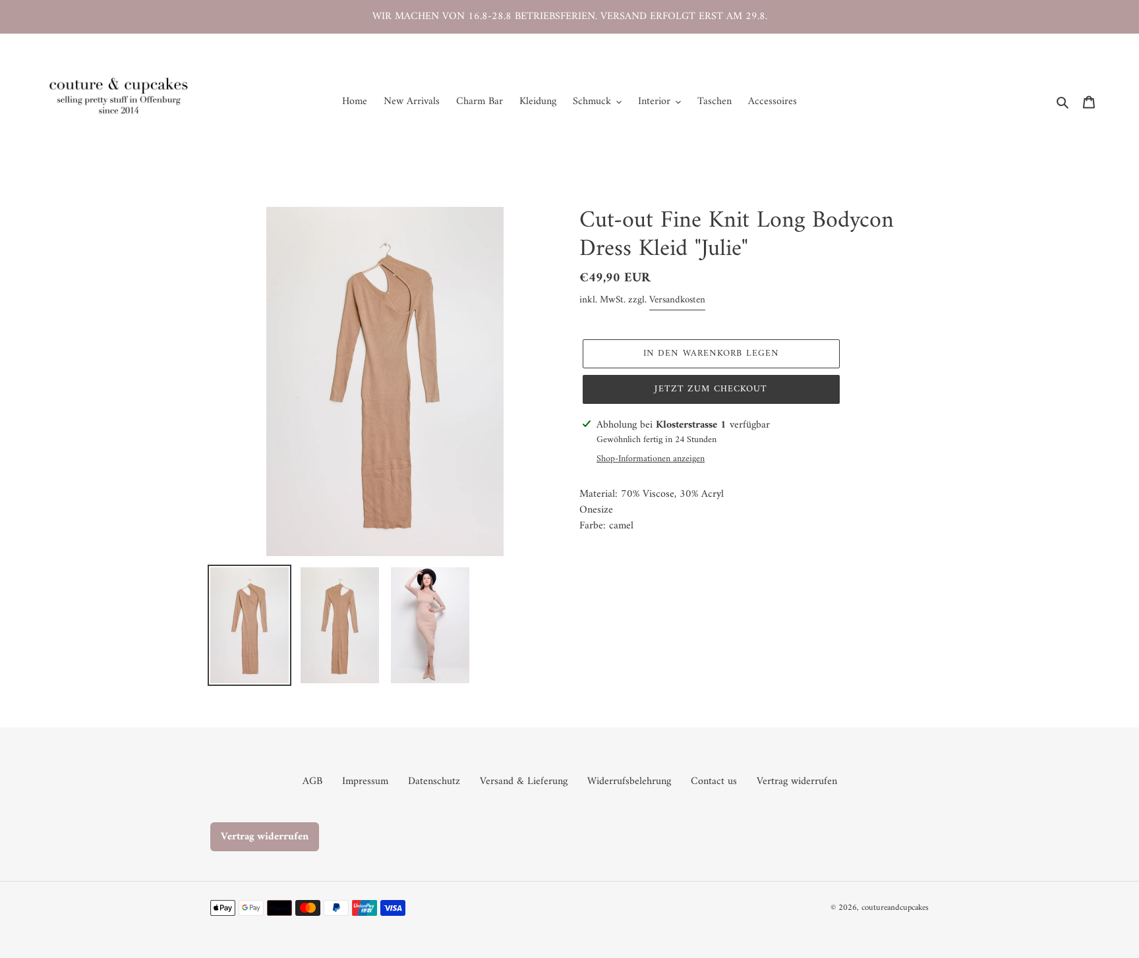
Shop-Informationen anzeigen (651, 459)
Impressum (365, 781)
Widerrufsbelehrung (629, 781)
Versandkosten (677, 300)
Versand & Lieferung (524, 781)
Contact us (714, 781)
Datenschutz (434, 781)
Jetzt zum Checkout (711, 389)
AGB (312, 781)
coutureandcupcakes (895, 907)
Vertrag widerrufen (797, 781)
